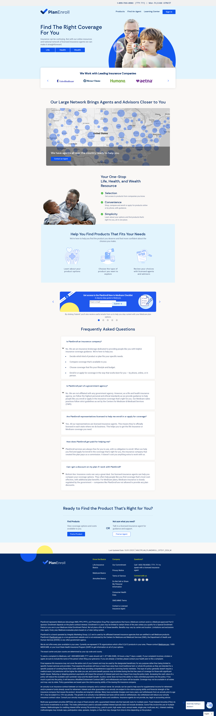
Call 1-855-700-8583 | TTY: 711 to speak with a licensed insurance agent (147, 567)
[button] (108, 342)
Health (63, 50)
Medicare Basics (99, 573)
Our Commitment (119, 565)
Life (48, 50)
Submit (117, 304)
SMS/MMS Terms (119, 600)
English (207, 714)
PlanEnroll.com (55, 637)
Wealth (77, 50)
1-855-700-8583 (125, 3)
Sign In (169, 11)
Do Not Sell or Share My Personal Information (120, 584)
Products (120, 11)
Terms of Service (119, 576)
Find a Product (76, 534)
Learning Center (152, 11)
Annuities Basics (99, 578)
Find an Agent (134, 11)
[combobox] (208, 714)
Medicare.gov (164, 644)
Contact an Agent (61, 159)
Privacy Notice (118, 570)
